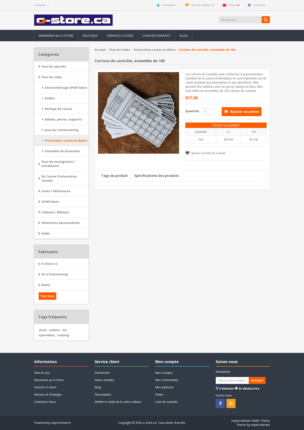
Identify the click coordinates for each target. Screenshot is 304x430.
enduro (55, 330)
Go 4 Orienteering (54, 274)
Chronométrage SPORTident (66, 88)
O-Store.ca (49, 264)
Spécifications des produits (156, 175)
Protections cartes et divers (66, 140)
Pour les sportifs (53, 66)
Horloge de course (58, 109)
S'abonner (226, 388)
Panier (159, 394)
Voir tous (47, 296)
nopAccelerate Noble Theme (250, 421)
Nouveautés (103, 394)
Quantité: (192, 111)
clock (43, 330)
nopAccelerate (260, 425)
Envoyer (257, 380)
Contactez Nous (45, 402)
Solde (45, 233)
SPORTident (50, 202)
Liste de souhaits (166, 402)
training (63, 335)
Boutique (90, 36)
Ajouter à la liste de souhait (208, 153)
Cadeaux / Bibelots (55, 212)
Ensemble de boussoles (62, 151)
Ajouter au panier (244, 111)
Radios (50, 98)
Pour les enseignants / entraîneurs (58, 164)
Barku (45, 285)
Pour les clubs (51, 77)
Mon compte (163, 373)
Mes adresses (164, 387)
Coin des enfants (156, 36)
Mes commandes (166, 380)
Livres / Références (55, 191)
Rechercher (102, 373)
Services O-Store (120, 36)
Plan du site (42, 373)
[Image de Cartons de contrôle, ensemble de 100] (138, 112)
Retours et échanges (48, 394)
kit (64, 330)
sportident (47, 335)
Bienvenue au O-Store (56, 36)
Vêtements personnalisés (60, 223)
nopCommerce (61, 423)
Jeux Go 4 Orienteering (62, 130)
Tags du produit (114, 175)
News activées (104, 380)
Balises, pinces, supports (63, 119)
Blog (184, 36)
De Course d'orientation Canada (59, 178)
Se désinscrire (248, 388)
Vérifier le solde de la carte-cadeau (118, 402)
